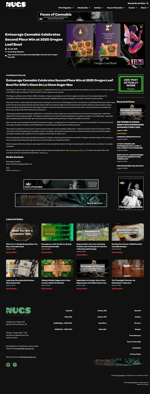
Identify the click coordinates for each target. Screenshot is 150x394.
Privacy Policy (135, 354)
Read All (69, 310)
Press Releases (135, 335)
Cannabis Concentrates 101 (129, 137)
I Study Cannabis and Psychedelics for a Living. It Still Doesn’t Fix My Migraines (130, 146)
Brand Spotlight (34, 54)
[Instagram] (15, 365)
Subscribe (68, 317)
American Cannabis (19, 54)
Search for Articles (136, 3)
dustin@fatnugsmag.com (25, 348)
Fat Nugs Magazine (120, 375)
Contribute (136, 348)
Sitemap (4, 378)
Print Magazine (65, 7)
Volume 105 (102, 310)
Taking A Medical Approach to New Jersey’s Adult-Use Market (56, 281)
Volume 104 (102, 317)
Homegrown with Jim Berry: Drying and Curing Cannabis (56, 245)
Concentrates (46, 54)
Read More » (122, 133)
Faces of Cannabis (114, 7)
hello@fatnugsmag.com (27, 357)
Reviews (137, 323)
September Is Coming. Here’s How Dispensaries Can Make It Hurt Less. (130, 125)
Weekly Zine (83, 7)
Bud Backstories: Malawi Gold (130, 166)
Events (132, 7)
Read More (103, 323)
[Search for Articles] (147, 3)
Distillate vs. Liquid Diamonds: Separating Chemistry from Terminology (130, 157)
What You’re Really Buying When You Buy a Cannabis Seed (22, 245)
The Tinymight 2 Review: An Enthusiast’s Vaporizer (123, 281)
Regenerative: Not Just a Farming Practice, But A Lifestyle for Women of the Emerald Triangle (92, 246)
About (143, 7)
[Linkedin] (8, 365)
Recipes (138, 329)
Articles (97, 7)
